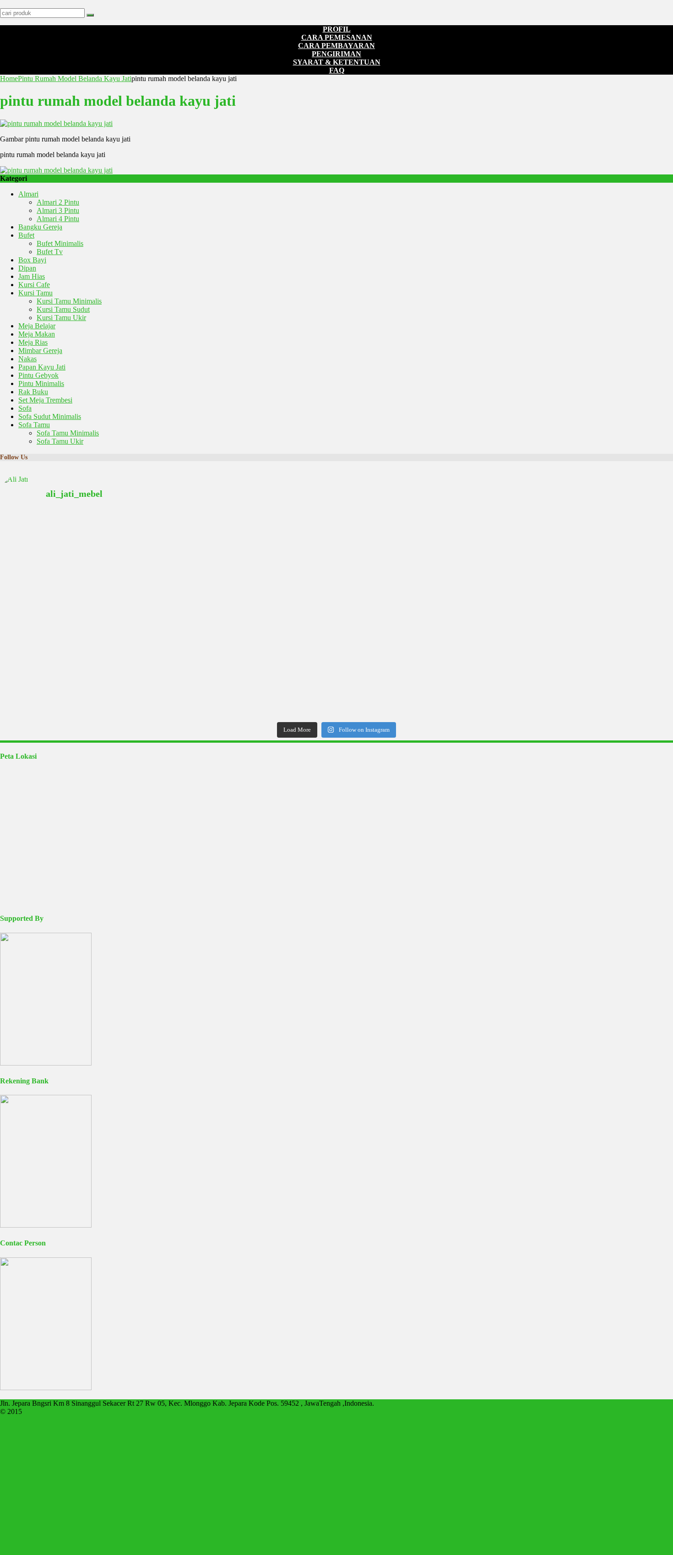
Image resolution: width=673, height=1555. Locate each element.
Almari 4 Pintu (58, 219)
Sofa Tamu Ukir (60, 441)
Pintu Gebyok (38, 375)
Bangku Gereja (40, 227)
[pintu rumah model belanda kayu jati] (56, 123)
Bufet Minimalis (60, 243)
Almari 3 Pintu (58, 210)
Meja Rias (33, 342)
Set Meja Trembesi (45, 400)
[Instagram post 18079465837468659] (111, 614)
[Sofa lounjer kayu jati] (336, 625)
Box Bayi (32, 260)
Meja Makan (36, 334)
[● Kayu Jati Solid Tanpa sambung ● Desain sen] (336, 565)
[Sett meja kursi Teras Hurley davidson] (561, 614)
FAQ (336, 70)
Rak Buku (33, 392)
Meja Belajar (36, 326)
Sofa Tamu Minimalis (68, 433)
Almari (28, 194)
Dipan (27, 268)
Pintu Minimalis (41, 383)
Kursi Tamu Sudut (63, 309)
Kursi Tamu (35, 293)
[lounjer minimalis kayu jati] (111, 625)
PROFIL (337, 29)
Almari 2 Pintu (58, 202)
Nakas (27, 359)
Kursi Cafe (34, 284)
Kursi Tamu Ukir (61, 317)
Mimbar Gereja (40, 350)
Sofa (25, 408)
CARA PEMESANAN (336, 37)
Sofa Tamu (34, 425)
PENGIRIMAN (336, 54)
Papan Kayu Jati (41, 367)
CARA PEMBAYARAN (336, 45)
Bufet (26, 235)
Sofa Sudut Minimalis (49, 416)
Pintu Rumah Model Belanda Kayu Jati (74, 78)
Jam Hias (31, 276)
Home (9, 78)
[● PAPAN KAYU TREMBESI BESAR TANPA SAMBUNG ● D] (561, 667)
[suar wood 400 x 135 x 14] (111, 527)
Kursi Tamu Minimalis (69, 301)
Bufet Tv (50, 252)
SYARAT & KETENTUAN (336, 62)
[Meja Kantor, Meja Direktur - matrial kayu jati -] (561, 531)
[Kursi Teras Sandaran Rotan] (336, 614)
